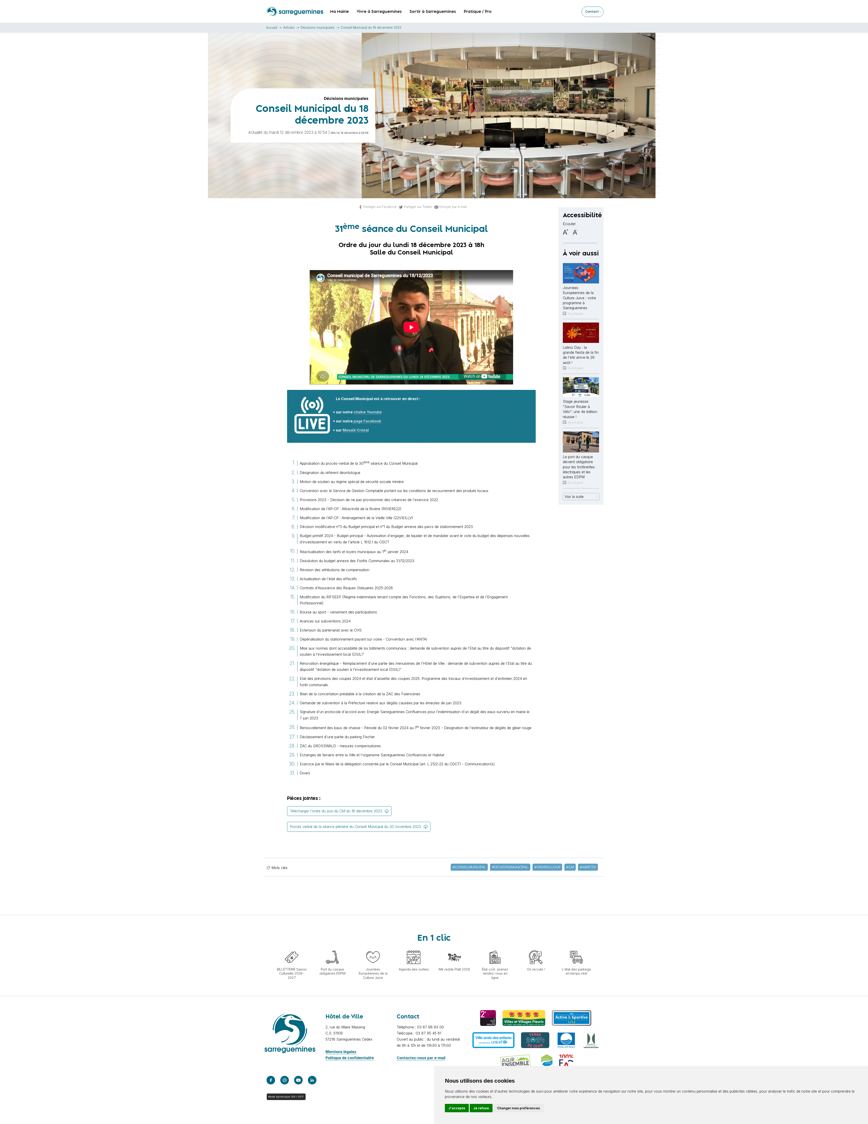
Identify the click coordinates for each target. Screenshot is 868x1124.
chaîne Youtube (368, 412)
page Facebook (367, 421)
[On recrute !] (535, 948)
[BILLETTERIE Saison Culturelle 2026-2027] (291, 948)
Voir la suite (574, 496)
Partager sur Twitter (418, 207)
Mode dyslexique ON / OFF (286, 1096)
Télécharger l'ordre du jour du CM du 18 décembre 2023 (336, 811)
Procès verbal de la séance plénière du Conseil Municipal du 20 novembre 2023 (355, 826)
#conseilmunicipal (469, 867)
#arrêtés (588, 867)
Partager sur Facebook (380, 207)
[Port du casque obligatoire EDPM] (332, 948)
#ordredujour (547, 867)
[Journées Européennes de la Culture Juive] (373, 948)
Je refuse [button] (481, 1108)
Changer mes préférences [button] (518, 1108)
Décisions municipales (318, 27)
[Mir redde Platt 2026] (454, 948)
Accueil (271, 27)
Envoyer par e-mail (453, 207)
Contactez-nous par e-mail (421, 1058)
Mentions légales (341, 1051)
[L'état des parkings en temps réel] (576, 948)
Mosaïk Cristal (356, 430)
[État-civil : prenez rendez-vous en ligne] (495, 948)
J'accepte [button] (456, 1108)
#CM (570, 867)
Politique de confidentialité (350, 1058)
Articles (289, 27)
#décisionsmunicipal (510, 867)
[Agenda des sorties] (413, 948)
